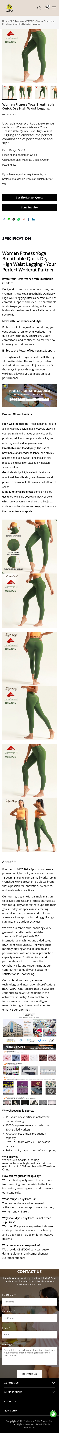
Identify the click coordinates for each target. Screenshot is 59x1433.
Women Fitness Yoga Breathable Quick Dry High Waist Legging (28, 22)
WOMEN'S (29, 21)
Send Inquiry (29, 207)
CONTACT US (29, 1373)
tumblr (28, 219)
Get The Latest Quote (29, 197)
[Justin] (53, 1414)
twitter (13, 219)
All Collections (16, 21)
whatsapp (18, 219)
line (8, 219)
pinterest (23, 219)
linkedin (33, 219)
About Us (10, 1401)
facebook (4, 219)
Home (5, 21)
